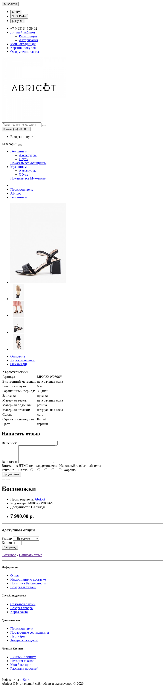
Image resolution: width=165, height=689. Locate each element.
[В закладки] (3, 479)
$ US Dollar (19, 16)
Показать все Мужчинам (28, 178)
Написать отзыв (30, 555)
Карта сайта (19, 612)
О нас (14, 575)
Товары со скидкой (24, 640)
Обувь (23, 159)
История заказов (22, 661)
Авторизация (28, 40)
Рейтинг (8, 470)
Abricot (15, 193)
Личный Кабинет (23, 657)
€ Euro (16, 12)
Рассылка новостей (24, 668)
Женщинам (18, 151)
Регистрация (28, 36)
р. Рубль (17, 21)
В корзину (9, 547)
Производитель (21, 189)
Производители (21, 628)
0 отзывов (9, 555)
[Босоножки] (38, 282)
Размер (7, 538)
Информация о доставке (28, 579)
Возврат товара (21, 608)
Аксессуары (28, 155)
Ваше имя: (9, 443)
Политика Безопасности (28, 583)
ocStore (25, 679)
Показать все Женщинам (28, 163)
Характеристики (22, 360)
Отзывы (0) (18, 364)
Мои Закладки (20, 664)
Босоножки (18, 197)
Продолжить (11, 474)
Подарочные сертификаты (29, 632)
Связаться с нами (22, 604)
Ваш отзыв (10, 462)
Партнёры (17, 636)
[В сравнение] (7, 479)
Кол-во (7, 543)
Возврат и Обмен (23, 587)
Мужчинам (18, 167)
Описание (17, 356)
